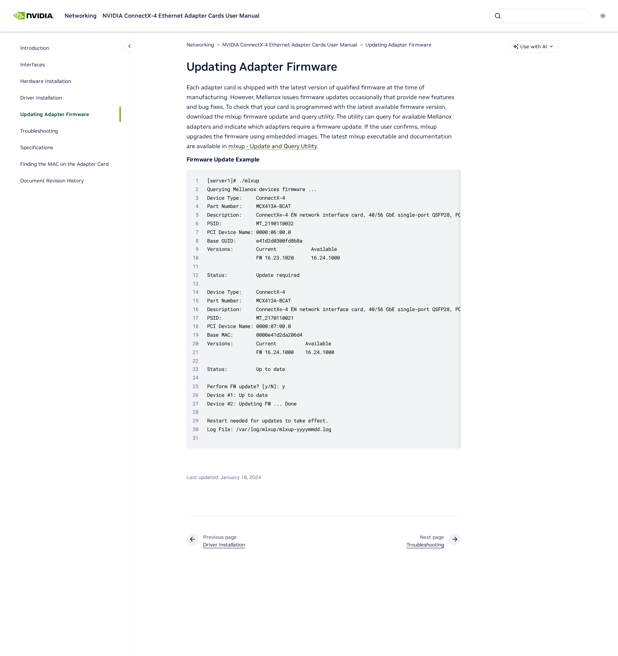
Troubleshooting (39, 131)
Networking (81, 15)
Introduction (34, 48)
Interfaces (32, 64)
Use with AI (533, 46)
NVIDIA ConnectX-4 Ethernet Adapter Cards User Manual (180, 15)
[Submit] (498, 16)
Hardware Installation (45, 81)
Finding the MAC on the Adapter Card (64, 164)
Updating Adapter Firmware (54, 114)
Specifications (36, 147)
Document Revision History (52, 180)
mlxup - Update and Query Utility (272, 146)
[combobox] (540, 16)
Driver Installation (41, 97)
